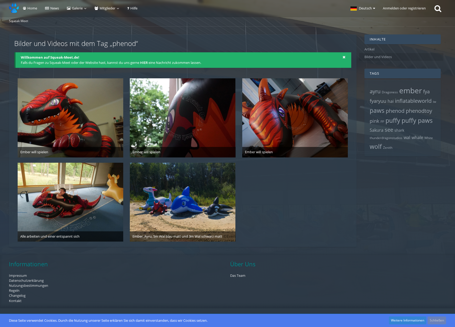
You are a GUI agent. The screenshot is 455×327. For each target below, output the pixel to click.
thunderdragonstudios (386, 138)
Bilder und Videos (378, 56)
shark (399, 130)
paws (377, 110)
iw (434, 101)
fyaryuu (378, 101)
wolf (376, 146)
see (389, 129)
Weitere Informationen (407, 320)
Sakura (376, 130)
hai (391, 101)
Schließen (437, 320)
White (428, 138)
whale (417, 137)
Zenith (387, 147)
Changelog (17, 295)
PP (382, 121)
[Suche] (438, 8)
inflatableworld (413, 100)
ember (410, 90)
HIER (144, 62)
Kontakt (15, 300)
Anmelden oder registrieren (404, 8)
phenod (395, 110)
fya (426, 91)
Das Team (237, 275)
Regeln (14, 290)
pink (374, 121)
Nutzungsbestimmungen (28, 285)
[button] (363, 8)
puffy (392, 120)
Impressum (18, 275)
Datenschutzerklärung (26, 280)
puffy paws (417, 120)
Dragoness (390, 92)
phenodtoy (419, 110)
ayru (375, 91)
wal (407, 137)
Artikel (369, 49)
